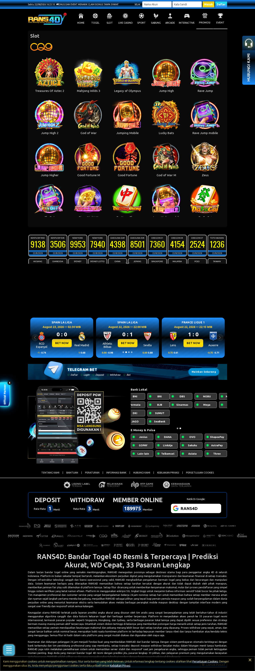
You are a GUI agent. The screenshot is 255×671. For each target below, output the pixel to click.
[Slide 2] (126, 352)
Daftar (221, 4)
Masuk (208, 4)
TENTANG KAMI (50, 472)
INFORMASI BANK (116, 472)
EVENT (220, 22)
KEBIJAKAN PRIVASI (168, 472)
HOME (80, 22)
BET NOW (62, 343)
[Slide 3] (129, 352)
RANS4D (112, 572)
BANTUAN (72, 472)
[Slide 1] (123, 352)
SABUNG (156, 22)
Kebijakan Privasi (120, 665)
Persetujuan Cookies (205, 661)
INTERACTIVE (187, 22)
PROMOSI (204, 22)
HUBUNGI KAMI (141, 472)
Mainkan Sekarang (204, 372)
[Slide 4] (131, 352)
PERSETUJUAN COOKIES (200, 472)
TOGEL (95, 22)
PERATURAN (92, 472)
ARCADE (170, 22)
